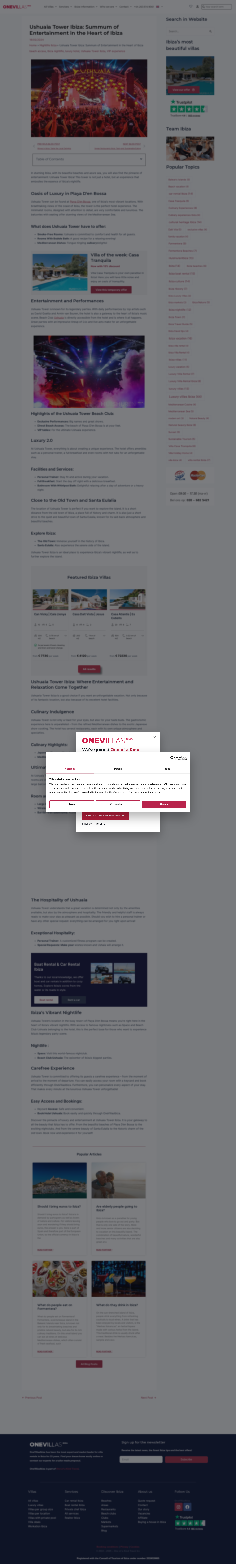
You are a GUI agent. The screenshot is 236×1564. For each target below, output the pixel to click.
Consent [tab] (70, 768)
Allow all (164, 804)
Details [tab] (118, 768)
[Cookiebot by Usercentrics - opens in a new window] (173, 758)
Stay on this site (93, 824)
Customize (116, 804)
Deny (72, 804)
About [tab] (166, 768)
